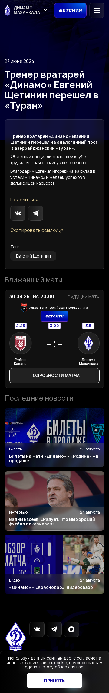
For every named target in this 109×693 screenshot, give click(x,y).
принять (54, 680)
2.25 (20, 326)
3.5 (88, 326)
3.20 (54, 326)
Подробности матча (54, 375)
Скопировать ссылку (33, 230)
